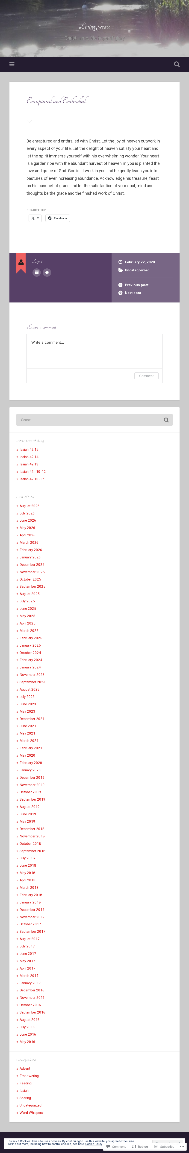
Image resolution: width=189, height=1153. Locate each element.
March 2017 (29, 976)
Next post (133, 293)
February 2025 (31, 638)
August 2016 (30, 1020)
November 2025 (32, 572)
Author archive (36, 272)
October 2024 (30, 653)
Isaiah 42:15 (29, 449)
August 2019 (30, 807)
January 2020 (30, 770)
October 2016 (30, 1005)
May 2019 (27, 821)
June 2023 (28, 704)
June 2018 (28, 865)
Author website (47, 272)
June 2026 (28, 520)
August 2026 (30, 506)
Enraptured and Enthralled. (57, 100)
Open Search (176, 64)
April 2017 (27, 968)
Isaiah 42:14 (29, 457)
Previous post (136, 285)
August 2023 (30, 689)
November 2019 (32, 785)
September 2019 (32, 799)
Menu (12, 64)
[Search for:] (94, 420)
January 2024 (30, 667)
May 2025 (27, 616)
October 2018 (30, 844)
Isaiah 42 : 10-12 (33, 472)
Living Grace (94, 26)
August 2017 (30, 939)
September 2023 (32, 682)
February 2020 (31, 763)
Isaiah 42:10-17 (32, 479)
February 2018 (31, 895)
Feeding (26, 1083)
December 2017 (32, 910)
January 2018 (30, 902)
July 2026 (27, 513)
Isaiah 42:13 (29, 464)
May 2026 (27, 528)
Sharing (25, 1098)
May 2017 (27, 961)
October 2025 (30, 579)
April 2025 (27, 623)
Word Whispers (31, 1113)
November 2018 (32, 836)
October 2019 (30, 792)
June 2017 (28, 954)
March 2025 (29, 631)
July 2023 (27, 697)
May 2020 (27, 755)
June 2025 (28, 609)
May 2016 (27, 1042)
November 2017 (32, 917)
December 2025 (32, 565)
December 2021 (32, 719)
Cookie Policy (93, 1144)
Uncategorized (137, 270)
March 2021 (29, 741)
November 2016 (32, 998)
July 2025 (27, 601)
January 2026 (30, 557)
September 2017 (32, 931)
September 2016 (32, 1012)
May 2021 (27, 733)
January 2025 (30, 645)
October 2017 (30, 924)
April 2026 (27, 535)
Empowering (29, 1076)
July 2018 (27, 858)
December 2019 (32, 777)
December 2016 (32, 990)
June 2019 (28, 814)
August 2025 (30, 594)
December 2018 (32, 829)
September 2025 (32, 586)
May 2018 (27, 873)
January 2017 (30, 983)
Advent (25, 1068)
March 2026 (29, 542)
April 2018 (27, 880)
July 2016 (27, 1027)
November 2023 (32, 675)
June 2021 (28, 726)
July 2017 (27, 946)
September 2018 (32, 851)
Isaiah (24, 1091)
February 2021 (31, 748)
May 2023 (27, 711)
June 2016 (28, 1034)
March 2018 (29, 888)
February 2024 (31, 660)
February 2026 (31, 550)
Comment (146, 376)
